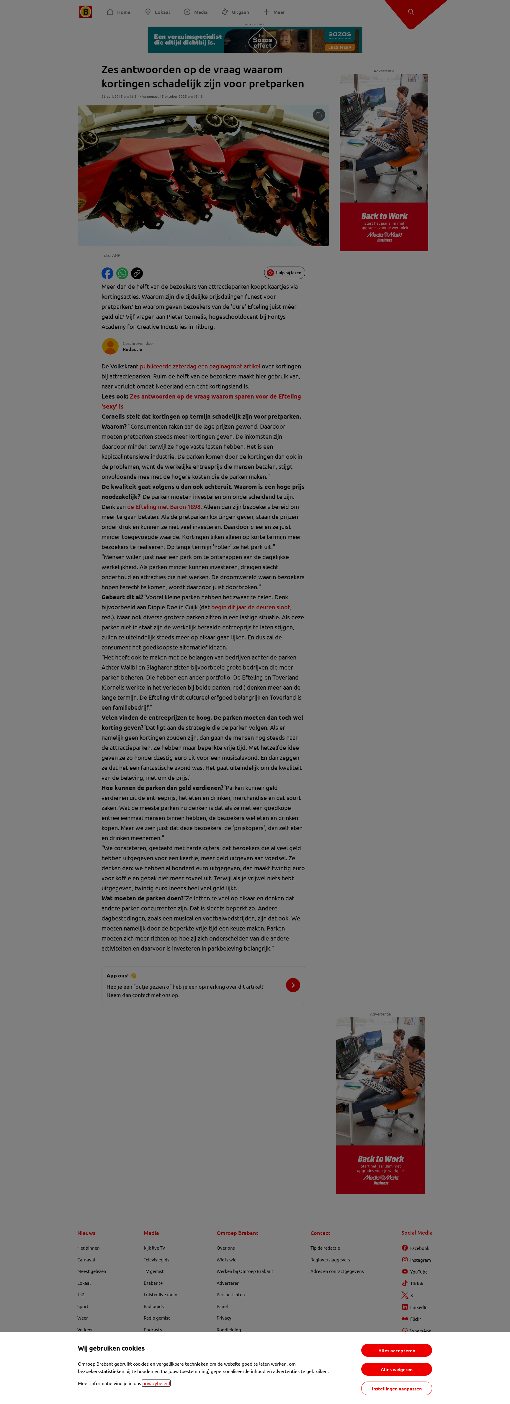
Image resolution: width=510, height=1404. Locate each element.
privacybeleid (156, 1383)
